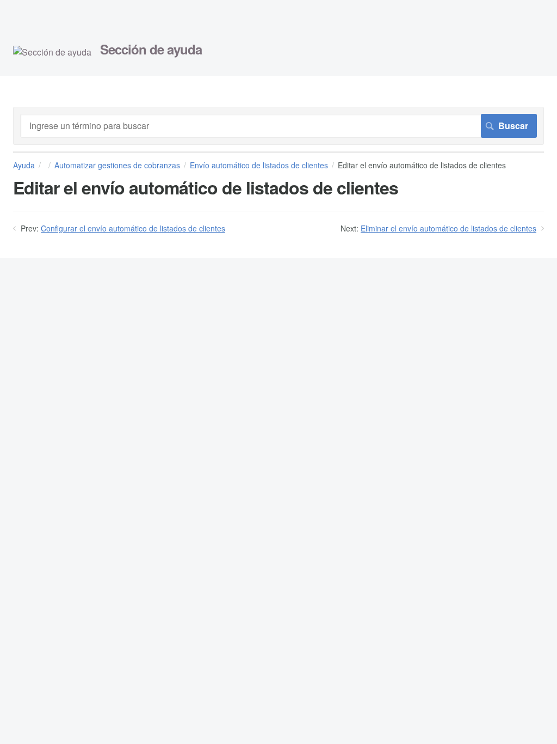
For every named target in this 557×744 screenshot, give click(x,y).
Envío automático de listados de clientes (259, 165)
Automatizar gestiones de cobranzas (117, 165)
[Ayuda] (52, 52)
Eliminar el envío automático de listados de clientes (448, 228)
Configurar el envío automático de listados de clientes (133, 228)
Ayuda (24, 165)
